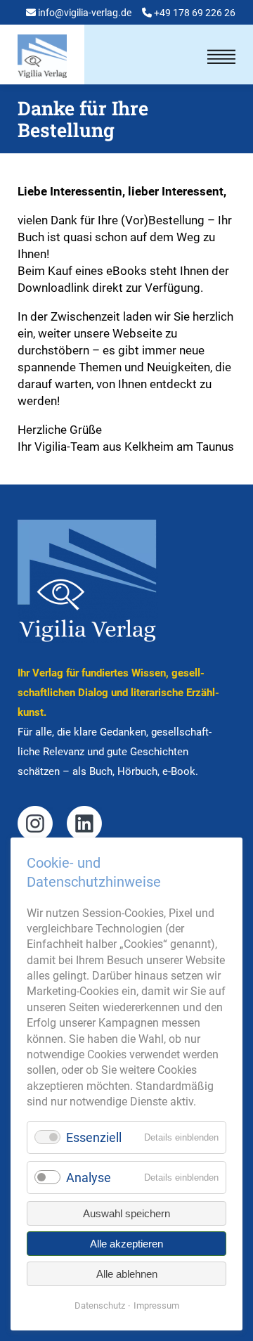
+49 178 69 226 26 (194, 12)
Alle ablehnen (126, 1274)
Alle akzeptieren (126, 1244)
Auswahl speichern (126, 1213)
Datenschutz (99, 1305)
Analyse (88, 1177)
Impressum (156, 1305)
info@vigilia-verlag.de (84, 12)
